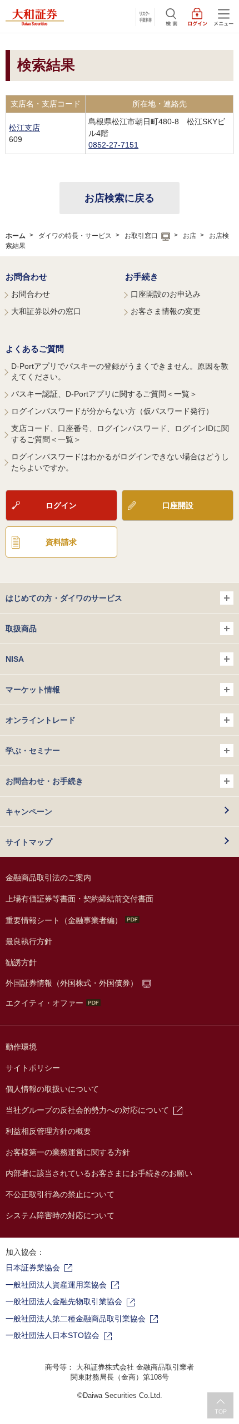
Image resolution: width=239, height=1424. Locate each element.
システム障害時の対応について (60, 1215)
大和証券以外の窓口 (46, 311)
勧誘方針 (21, 962)
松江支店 (24, 127)
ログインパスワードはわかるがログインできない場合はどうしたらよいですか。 (120, 462)
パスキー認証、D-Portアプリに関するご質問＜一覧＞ (104, 393)
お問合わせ (26, 276)
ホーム (16, 236)
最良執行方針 (29, 941)
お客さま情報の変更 (166, 311)
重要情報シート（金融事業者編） (64, 920)
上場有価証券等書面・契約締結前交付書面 (79, 898)
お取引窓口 (141, 236)
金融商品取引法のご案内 (48, 877)
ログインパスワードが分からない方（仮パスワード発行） (112, 411)
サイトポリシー (33, 1067)
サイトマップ (29, 842)
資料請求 (61, 542)
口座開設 (177, 505)
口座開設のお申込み (166, 294)
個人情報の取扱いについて (52, 1089)
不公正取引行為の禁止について (60, 1194)
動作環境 (21, 1046)
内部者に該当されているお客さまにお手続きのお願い (99, 1173)
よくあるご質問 (35, 348)
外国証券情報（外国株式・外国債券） (72, 983)
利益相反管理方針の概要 (48, 1131)
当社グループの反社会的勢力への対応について (87, 1110)
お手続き (141, 276)
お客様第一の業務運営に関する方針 (68, 1152)
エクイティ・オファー (44, 1003)
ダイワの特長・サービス (75, 236)
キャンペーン (29, 811)
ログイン (61, 505)
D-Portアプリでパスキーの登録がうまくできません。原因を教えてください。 (119, 372)
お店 (189, 236)
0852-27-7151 (113, 144)
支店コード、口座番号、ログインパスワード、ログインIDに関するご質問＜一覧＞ (120, 434)
